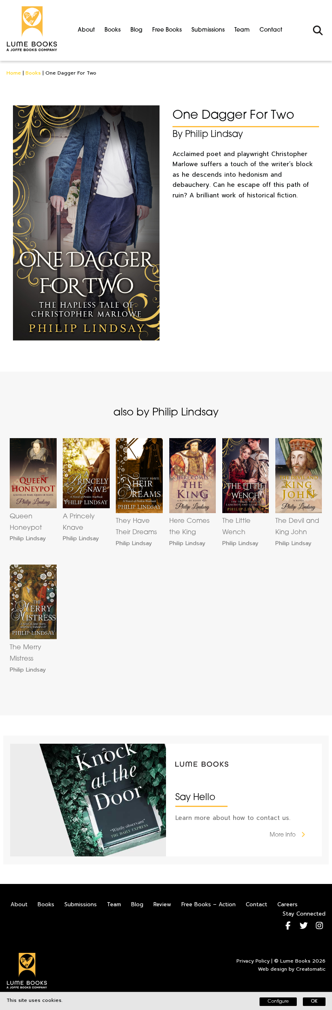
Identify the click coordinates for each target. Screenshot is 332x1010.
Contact (271, 30)
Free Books (167, 30)
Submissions (208, 30)
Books (112, 30)
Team (242, 30)
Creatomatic (311, 969)
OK (314, 1001)
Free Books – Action (208, 904)
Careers (287, 904)
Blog (136, 30)
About (86, 30)
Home (13, 73)
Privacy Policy (253, 961)
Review (162, 904)
